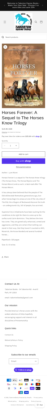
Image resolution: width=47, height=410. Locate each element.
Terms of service (36, 401)
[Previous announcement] (4, 5)
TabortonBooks (14, 397)
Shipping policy (24, 401)
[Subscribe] (35, 361)
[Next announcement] (42, 5)
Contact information (17, 405)
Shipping (4, 132)
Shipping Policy (11, 346)
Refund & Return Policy (14, 340)
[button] (4, 22)
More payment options (23, 167)
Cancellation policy (32, 405)
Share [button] (6, 257)
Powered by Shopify (25, 397)
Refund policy (12, 401)
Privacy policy (38, 397)
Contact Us (9, 335)
